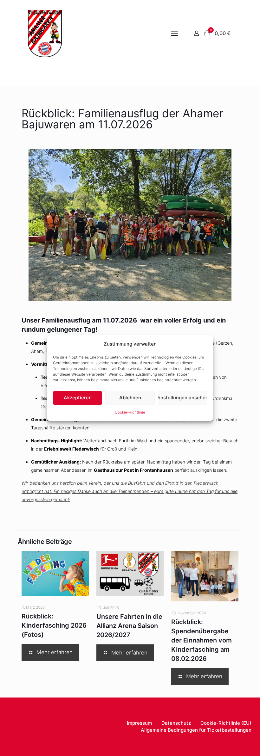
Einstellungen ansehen (182, 398)
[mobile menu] (174, 33)
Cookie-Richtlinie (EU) (225, 723)
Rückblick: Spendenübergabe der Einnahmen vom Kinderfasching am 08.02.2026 (201, 640)
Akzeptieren (78, 398)
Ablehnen (130, 398)
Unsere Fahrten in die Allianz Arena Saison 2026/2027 (129, 626)
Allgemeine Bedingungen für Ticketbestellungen (196, 730)
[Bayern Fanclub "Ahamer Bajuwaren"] (45, 33)
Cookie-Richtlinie (130, 412)
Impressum (139, 723)
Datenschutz (176, 723)
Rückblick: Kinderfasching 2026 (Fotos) (54, 625)
